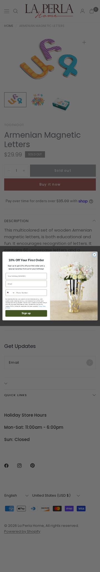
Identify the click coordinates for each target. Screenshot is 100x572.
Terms (8, 308)
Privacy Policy (42, 306)
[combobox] (10, 293)
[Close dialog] (94, 255)
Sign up (26, 313)
